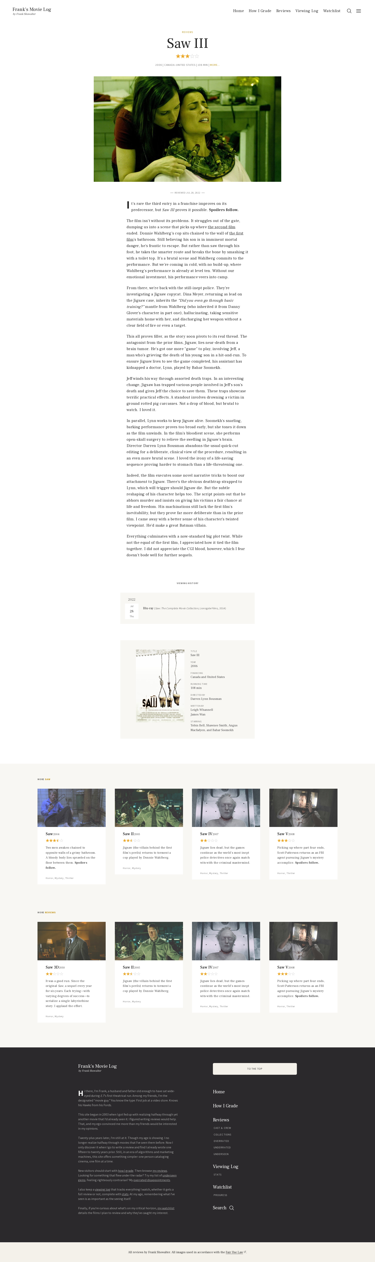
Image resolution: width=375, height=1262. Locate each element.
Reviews (283, 10)
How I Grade (260, 10)
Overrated (221, 1141)
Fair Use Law (234, 1252)
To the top (254, 1068)
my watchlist (165, 1208)
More (44, 779)
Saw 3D (55, 967)
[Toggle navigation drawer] (358, 11)
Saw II (131, 834)
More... (215, 65)
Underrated (222, 1147)
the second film (221, 227)
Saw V (286, 834)
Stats (218, 1174)
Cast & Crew (222, 1127)
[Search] (349, 11)
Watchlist (332, 10)
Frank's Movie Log (31, 9)
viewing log (102, 1189)
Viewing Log (307, 10)
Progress (220, 1195)
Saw (52, 834)
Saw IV (209, 834)
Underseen (221, 1154)
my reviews (160, 1171)
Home (238, 10)
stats (125, 1194)
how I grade (125, 1171)
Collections (222, 1134)
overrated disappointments (151, 1180)
